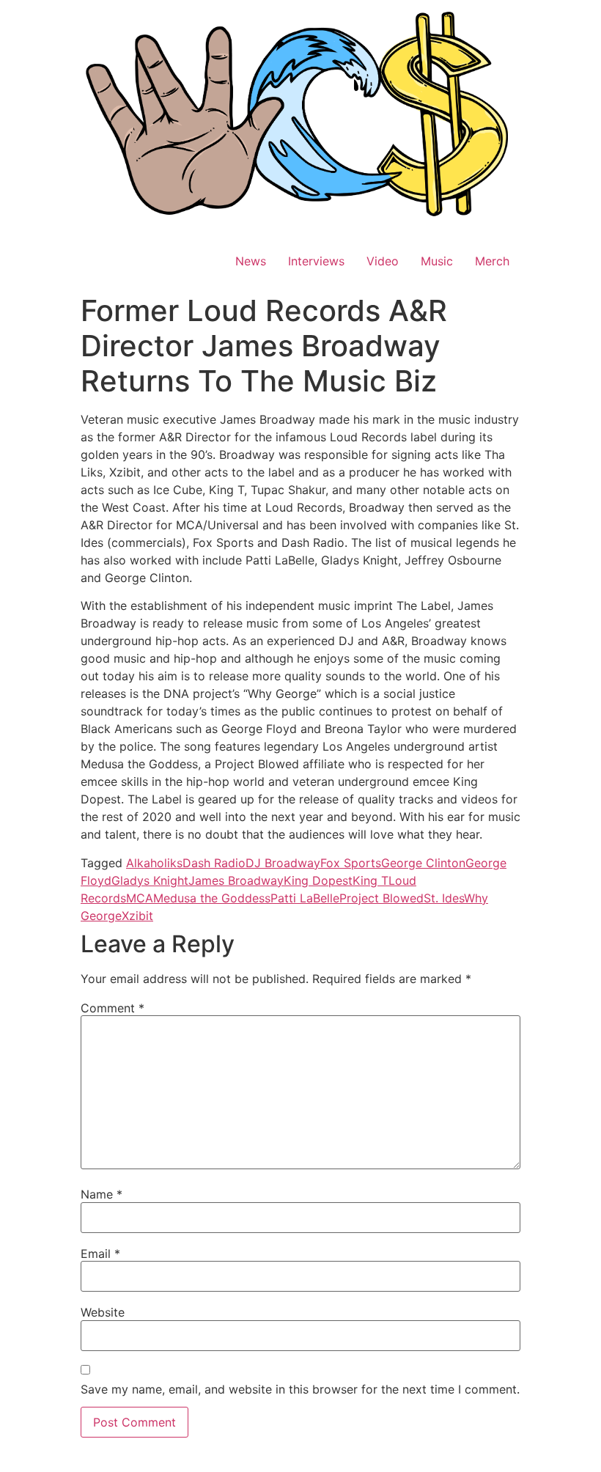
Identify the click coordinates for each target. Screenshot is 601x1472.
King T (370, 880)
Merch (492, 261)
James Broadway (236, 880)
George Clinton (423, 862)
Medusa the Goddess (211, 898)
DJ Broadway (283, 862)
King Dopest (318, 880)
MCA (139, 898)
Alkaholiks (154, 862)
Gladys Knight (149, 880)
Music (437, 261)
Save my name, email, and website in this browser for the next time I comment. (300, 1389)
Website (103, 1312)
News (250, 261)
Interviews (316, 261)
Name (101, 1194)
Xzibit (137, 915)
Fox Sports (350, 862)
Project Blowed (381, 898)
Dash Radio (214, 862)
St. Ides (444, 898)
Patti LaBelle (304, 898)
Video (382, 261)
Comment (112, 1008)
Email (100, 1253)
